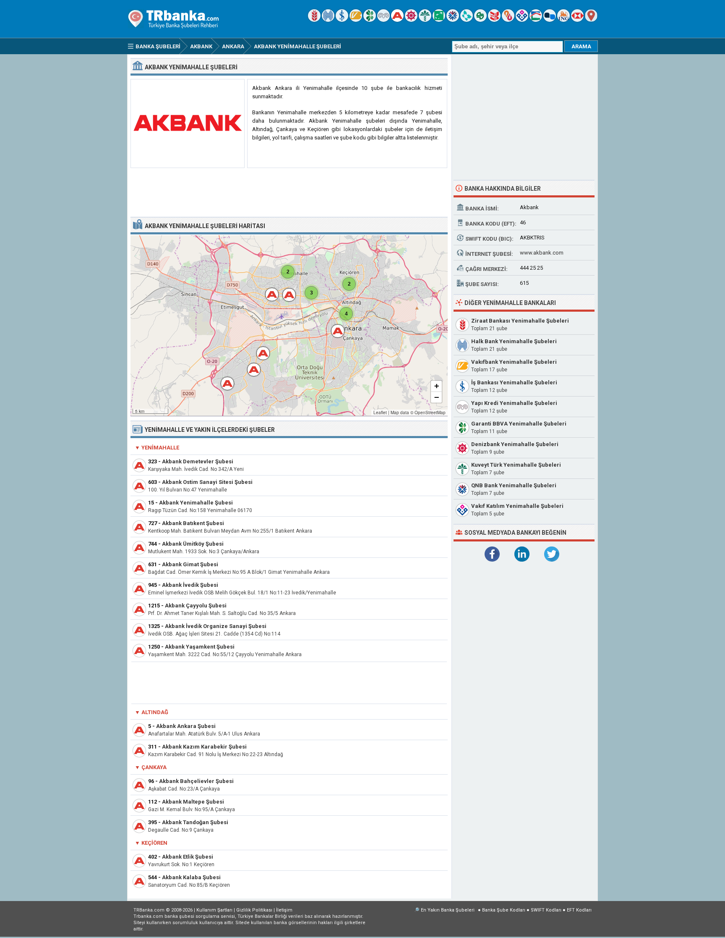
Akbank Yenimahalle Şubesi (196, 502)
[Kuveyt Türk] (425, 20)
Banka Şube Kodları (503, 910)
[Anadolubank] (549, 20)
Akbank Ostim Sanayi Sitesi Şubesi (207, 482)
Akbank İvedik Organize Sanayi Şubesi (215, 626)
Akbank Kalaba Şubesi (191, 877)
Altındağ (154, 712)
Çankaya (154, 767)
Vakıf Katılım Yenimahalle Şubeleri (517, 506)
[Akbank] (397, 20)
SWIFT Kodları (546, 910)
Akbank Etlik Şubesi (187, 857)
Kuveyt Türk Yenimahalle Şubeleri (516, 465)
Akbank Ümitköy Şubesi (193, 544)
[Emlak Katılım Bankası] (535, 20)
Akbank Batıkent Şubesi (193, 523)
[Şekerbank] (480, 20)
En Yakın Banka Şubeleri (448, 910)
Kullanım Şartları (214, 910)
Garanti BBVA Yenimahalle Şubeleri (518, 423)
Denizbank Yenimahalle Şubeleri (514, 444)
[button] (223, 379)
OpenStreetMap (430, 412)
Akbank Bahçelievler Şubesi (196, 781)
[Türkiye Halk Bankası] (328, 20)
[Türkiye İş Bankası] (342, 20)
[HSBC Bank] (577, 20)
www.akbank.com (541, 253)
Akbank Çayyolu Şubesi (196, 605)
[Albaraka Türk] (508, 20)
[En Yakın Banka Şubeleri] (591, 20)
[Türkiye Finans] (466, 20)
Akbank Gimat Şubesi (190, 564)
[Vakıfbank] (355, 20)
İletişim (284, 910)
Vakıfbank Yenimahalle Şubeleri (514, 362)
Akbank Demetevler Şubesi (197, 461)
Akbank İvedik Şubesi (190, 585)
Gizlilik (254, 910)
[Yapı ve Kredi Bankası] (383, 20)
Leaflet (380, 412)
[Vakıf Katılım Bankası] (522, 20)
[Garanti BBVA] (369, 20)
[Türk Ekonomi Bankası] (439, 20)
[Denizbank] (411, 20)
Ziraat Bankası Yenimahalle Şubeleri (520, 321)
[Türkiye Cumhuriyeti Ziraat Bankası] (314, 20)
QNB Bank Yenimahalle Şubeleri (513, 485)
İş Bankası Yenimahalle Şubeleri (514, 382)
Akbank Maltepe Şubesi (193, 802)
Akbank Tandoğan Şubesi (195, 822)
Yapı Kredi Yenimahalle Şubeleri (514, 403)
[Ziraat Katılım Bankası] (494, 20)
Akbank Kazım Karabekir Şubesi (204, 747)
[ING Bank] (563, 20)
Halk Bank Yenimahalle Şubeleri (514, 341)
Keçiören (154, 843)
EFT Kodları (579, 910)
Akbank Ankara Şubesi (186, 726)
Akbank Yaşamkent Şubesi (200, 647)
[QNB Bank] (452, 20)
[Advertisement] (289, 193)
